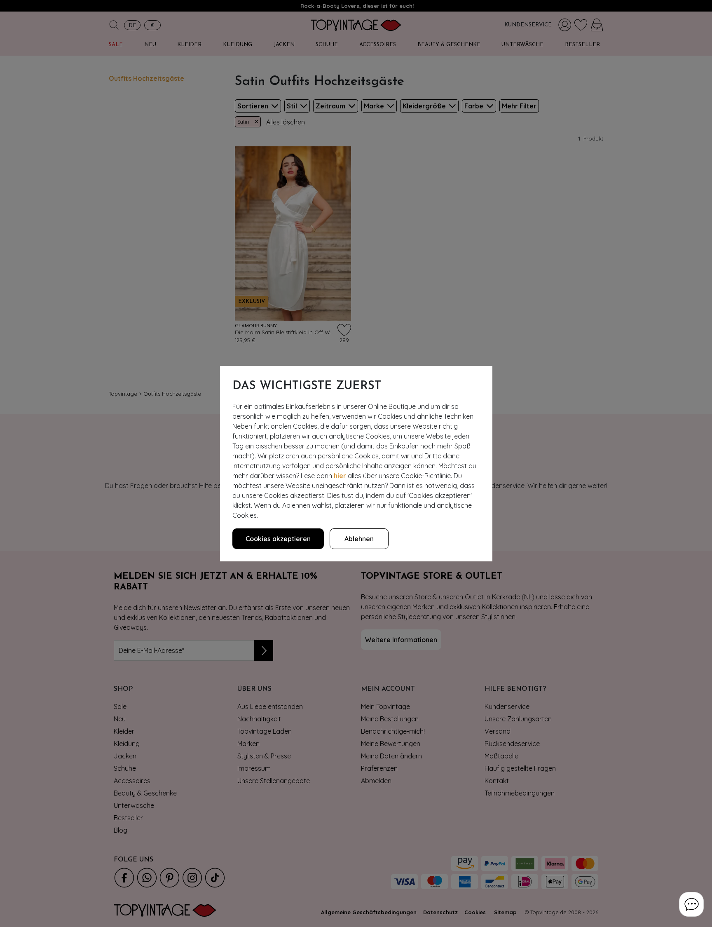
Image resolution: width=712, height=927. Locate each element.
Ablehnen (359, 539)
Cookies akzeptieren (278, 539)
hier (340, 476)
